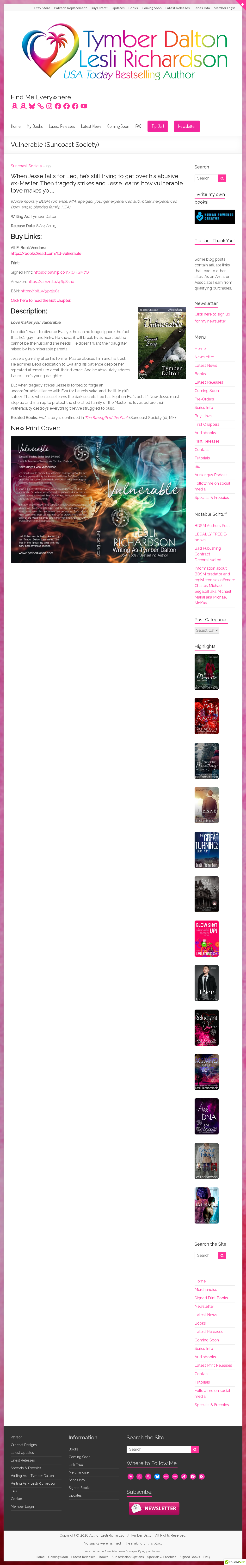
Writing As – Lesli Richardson (33, 1483)
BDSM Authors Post (212, 525)
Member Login (224, 8)
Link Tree (76, 1465)
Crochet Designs (24, 1445)
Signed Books (79, 1488)
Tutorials (202, 458)
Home (16, 126)
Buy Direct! (99, 8)
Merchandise (206, 1289)
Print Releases (207, 441)
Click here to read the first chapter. (41, 300)
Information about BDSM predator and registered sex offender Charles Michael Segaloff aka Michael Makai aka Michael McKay (215, 585)
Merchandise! (79, 1472)
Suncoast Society (26, 166)
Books (133, 8)
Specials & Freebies (212, 497)
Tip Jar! (158, 126)
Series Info (202, 8)
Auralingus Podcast (212, 475)
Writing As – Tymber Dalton (32, 1476)
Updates (118, 8)
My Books (35, 126)
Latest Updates (22, 1453)
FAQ (138, 126)
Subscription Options (128, 1557)
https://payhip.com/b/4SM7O (61, 272)
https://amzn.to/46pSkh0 (51, 281)
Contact (202, 449)
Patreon (17, 1437)
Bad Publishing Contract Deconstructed (208, 554)
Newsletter (187, 126)
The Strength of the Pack (106, 417)
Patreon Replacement (70, 8)
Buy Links (203, 416)
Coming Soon (152, 8)
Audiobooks (205, 433)
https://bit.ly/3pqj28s (40, 291)
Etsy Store (42, 8)
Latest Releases (178, 8)
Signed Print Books (211, 1298)
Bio (197, 466)
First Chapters (207, 424)
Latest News (91, 126)
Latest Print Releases (213, 1365)
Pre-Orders (204, 399)
